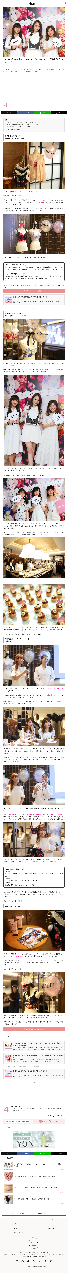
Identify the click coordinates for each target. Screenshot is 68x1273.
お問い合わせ (35, 1252)
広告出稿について (44, 1252)
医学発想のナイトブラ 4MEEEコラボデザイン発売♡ (21, 122)
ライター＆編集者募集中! (39, 1256)
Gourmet (51, 1224)
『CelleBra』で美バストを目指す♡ (33, 1029)
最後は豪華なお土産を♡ (13, 129)
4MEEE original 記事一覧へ (55, 1116)
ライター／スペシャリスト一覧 (50, 1254)
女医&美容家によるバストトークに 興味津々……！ (21, 127)
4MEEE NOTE (17, 1232)
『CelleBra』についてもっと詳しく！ (33, 291)
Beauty (51, 1220)
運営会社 (61, 1254)
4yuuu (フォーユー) (27, 1256)
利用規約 (6, 1254)
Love (17, 1224)
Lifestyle (17, 1228)
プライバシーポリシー (25, 1254)
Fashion (17, 1220)
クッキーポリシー (36, 1254)
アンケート (11, 1127)
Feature (51, 1228)
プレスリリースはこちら (25, 1252)
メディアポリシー (13, 1254)
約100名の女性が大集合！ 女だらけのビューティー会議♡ (23, 124)
